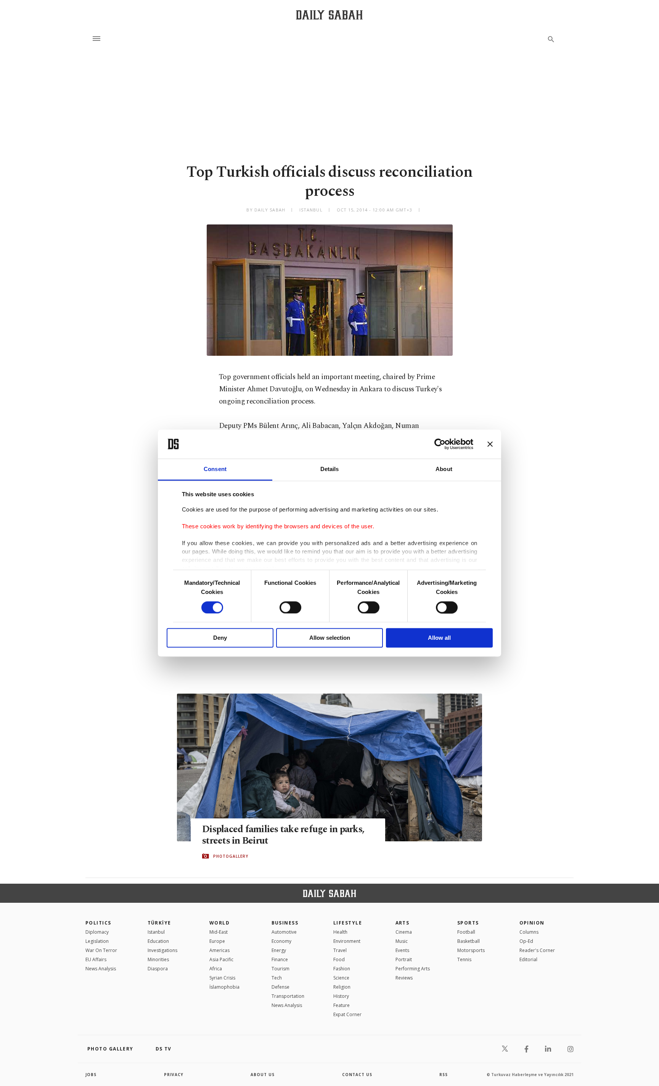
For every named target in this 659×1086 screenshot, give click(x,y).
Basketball (468, 941)
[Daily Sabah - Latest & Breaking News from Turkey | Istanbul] (329, 14)
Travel (340, 950)
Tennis (464, 959)
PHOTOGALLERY (230, 856)
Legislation (97, 941)
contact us (357, 1074)
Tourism (280, 968)
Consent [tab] (215, 469)
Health (340, 932)
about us (263, 1074)
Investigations (162, 950)
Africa (215, 968)
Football (466, 932)
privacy (173, 1074)
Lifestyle (347, 923)
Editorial (528, 959)
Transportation (288, 996)
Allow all (439, 638)
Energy (279, 950)
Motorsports (471, 950)
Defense (280, 987)
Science (341, 978)
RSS (443, 1074)
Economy (281, 941)
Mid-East (218, 932)
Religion (341, 987)
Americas (219, 950)
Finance (280, 959)
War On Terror (101, 950)
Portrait (403, 959)
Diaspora (158, 968)
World (219, 923)
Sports (468, 923)
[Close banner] (490, 444)
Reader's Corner (537, 950)
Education (158, 941)
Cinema (403, 932)
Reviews (404, 978)
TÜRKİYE (159, 923)
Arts (402, 923)
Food (339, 959)
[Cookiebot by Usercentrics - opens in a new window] (440, 444)
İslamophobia (224, 987)
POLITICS (98, 923)
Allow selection (329, 638)
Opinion (532, 923)
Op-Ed (526, 941)
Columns (528, 932)
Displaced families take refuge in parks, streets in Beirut (283, 835)
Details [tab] (329, 469)
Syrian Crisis (222, 978)
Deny (220, 638)
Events (402, 950)
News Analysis (100, 968)
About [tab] (444, 469)
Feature (341, 1005)
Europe (217, 941)
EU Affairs (95, 959)
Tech (277, 978)
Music (401, 941)
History (341, 996)
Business (285, 923)
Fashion (341, 968)
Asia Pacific (221, 959)
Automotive (284, 932)
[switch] (290, 607)
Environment (346, 941)
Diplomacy (97, 932)
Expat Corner (347, 1014)
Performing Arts (412, 968)
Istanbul (156, 932)
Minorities (158, 959)
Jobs (90, 1074)
